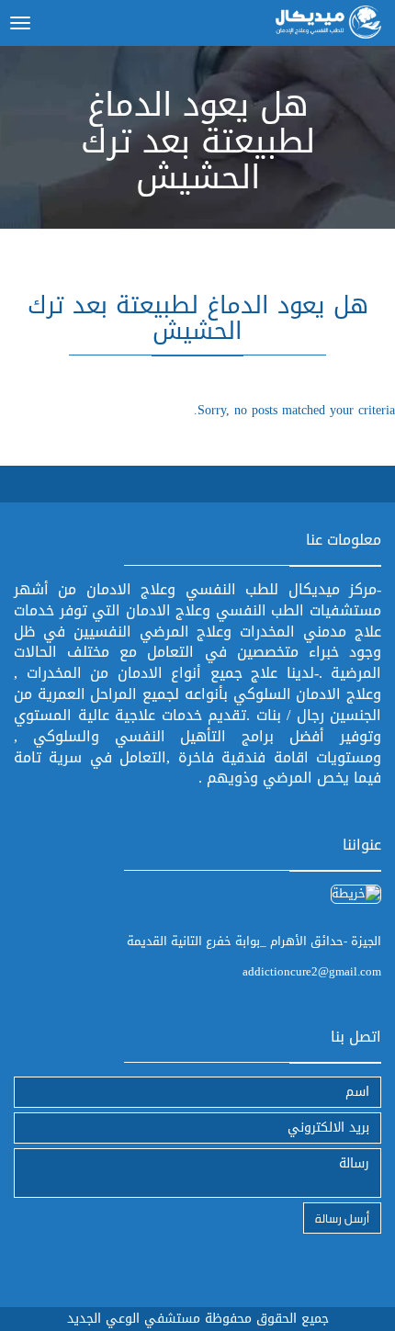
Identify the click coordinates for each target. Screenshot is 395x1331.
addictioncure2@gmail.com (312, 971)
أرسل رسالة (342, 1217)
